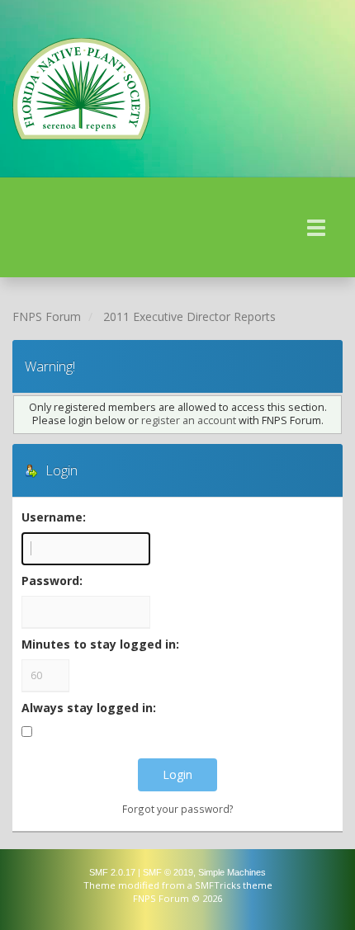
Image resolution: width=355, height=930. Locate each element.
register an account (188, 420)
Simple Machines (232, 872)
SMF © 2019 (168, 872)
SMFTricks (217, 885)
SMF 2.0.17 (112, 872)
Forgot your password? (178, 808)
